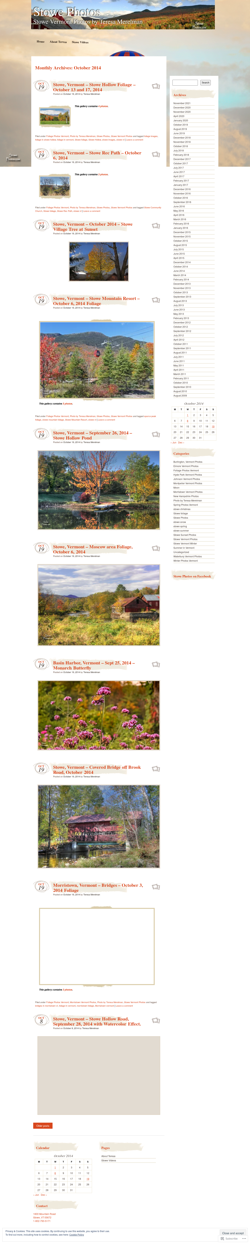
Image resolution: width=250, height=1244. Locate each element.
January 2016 (180, 227)
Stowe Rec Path (64, 210)
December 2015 (182, 232)
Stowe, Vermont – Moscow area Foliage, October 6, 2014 (93, 549)
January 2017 (180, 184)
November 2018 (182, 141)
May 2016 (178, 210)
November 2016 (182, 193)
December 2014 (182, 262)
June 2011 (179, 361)
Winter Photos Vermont (185, 560)
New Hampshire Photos (186, 496)
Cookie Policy (76, 1234)
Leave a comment (134, 139)
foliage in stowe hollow (45, 139)
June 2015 (179, 253)
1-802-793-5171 (42, 1221)
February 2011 (181, 378)
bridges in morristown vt (46, 1005)
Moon (176, 487)
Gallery (156, 85)
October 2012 (180, 326)
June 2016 (179, 206)
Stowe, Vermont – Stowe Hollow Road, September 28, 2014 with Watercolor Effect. (97, 1021)
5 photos (67, 403)
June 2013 (179, 309)
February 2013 (181, 318)
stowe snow (179, 522)
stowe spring (180, 526)
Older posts (42, 1126)
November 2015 (182, 236)
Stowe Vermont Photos (121, 136)
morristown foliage (85, 1005)
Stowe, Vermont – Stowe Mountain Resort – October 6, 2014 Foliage (96, 301)
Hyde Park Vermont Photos (187, 474)
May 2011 (178, 365)
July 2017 (178, 167)
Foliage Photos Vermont (57, 136)
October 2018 (180, 146)
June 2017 (179, 172)
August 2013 (180, 300)
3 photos (103, 174)
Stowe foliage (81, 139)
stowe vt (120, 139)
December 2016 (182, 189)
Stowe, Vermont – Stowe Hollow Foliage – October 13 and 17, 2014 (94, 87)
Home (40, 41)
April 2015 (178, 258)
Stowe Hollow (94, 139)
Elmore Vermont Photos (185, 466)
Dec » (44, 1194)
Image (156, 224)
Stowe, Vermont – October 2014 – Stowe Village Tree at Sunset (93, 226)
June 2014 (179, 270)
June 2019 (179, 133)
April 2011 (178, 369)
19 (88, 1178)
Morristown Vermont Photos (83, 1002)
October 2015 (180, 240)
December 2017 (182, 159)
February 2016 (181, 223)
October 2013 (180, 292)
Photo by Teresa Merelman (83, 136)
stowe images (108, 139)
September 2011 (182, 348)
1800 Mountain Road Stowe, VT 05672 (44, 1215)
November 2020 (182, 111)
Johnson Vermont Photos (186, 479)
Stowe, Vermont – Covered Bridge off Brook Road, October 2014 (97, 769)
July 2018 (178, 150)
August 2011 (180, 352)
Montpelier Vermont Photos (187, 483)
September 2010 (182, 386)
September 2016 (182, 202)
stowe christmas (181, 509)
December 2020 (182, 107)
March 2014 (179, 275)
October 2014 (180, 266)
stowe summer (181, 530)
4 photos (103, 106)
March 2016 (179, 219)
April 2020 (178, 116)
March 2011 (179, 374)
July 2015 (178, 249)
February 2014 (181, 279)
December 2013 (182, 283)
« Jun (36, 1194)
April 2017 (178, 176)
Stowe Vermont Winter (185, 543)
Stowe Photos (67, 11)
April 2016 (178, 215)
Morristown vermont (104, 1005)
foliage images (151, 136)
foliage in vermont (65, 139)
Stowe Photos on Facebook (192, 576)
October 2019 (180, 124)
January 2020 (180, 120)
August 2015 (180, 245)
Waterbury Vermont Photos (187, 556)
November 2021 (182, 103)
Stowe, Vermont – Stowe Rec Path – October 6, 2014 (97, 155)
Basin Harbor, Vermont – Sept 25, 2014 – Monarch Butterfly (94, 665)
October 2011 (180, 343)
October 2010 (180, 382)
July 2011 (178, 356)
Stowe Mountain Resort (76, 419)
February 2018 (181, 154)
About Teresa (58, 41)
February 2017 (181, 180)
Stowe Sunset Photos (184, 534)
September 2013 (182, 296)
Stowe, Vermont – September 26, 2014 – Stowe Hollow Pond (92, 435)
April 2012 (178, 339)
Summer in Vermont (183, 547)
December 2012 (182, 322)
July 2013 (178, 305)
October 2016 (180, 197)
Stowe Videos (80, 42)
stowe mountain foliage (53, 419)
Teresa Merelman (91, 93)
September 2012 (182, 331)
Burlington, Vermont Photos (187, 461)
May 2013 (178, 313)
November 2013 (182, 288)
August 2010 (180, 391)
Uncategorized (181, 552)
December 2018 (182, 137)
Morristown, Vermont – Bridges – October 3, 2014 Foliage (98, 887)
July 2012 (178, 335)
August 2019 (180, 129)
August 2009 (180, 395)
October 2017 (180, 163)
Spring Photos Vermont (185, 504)
